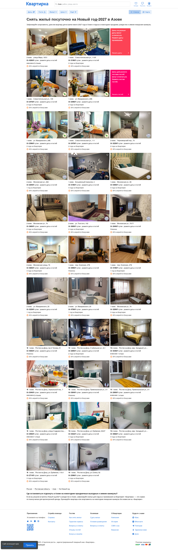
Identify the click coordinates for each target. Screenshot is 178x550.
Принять (30, 545)
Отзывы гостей (75, 530)
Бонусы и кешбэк (75, 534)
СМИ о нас (115, 525)
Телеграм (138, 525)
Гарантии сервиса (76, 521)
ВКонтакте (139, 521)
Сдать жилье (95, 517)
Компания (115, 517)
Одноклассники (141, 530)
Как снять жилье (75, 517)
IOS (28, 521)
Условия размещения (98, 521)
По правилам (7, 545)
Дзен (137, 534)
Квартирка (38, 4)
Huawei (35, 521)
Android (31, 521)
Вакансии (115, 530)
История (114, 521)
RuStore (38, 521)
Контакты (51, 521)
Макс (137, 517)
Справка (51, 517)
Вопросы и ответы (76, 525)
